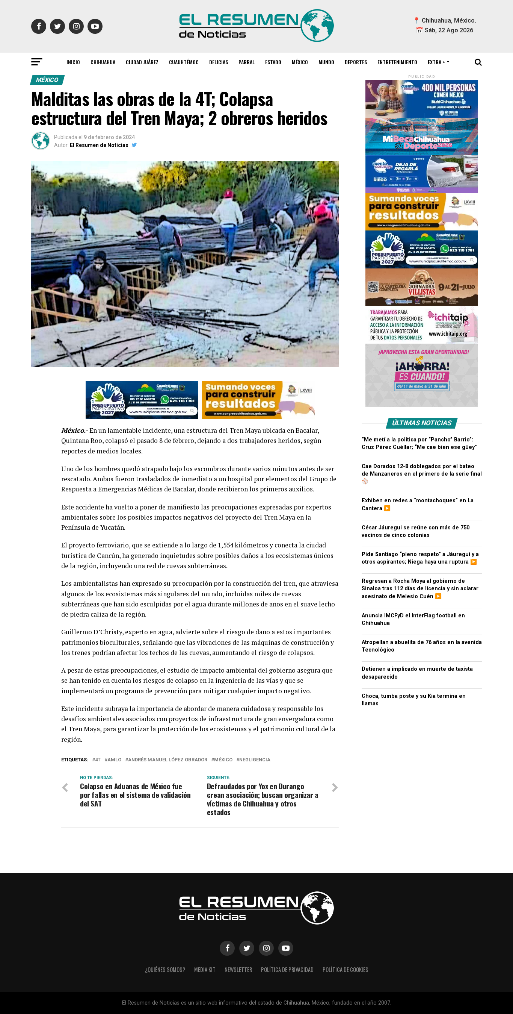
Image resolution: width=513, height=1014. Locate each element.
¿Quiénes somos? (165, 969)
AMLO (114, 760)
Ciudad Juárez (142, 62)
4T (98, 760)
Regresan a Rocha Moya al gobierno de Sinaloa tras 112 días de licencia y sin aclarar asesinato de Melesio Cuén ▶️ (420, 588)
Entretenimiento (397, 62)
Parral (246, 62)
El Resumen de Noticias (99, 145)
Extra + (436, 62)
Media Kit (205, 969)
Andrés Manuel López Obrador (167, 760)
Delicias (218, 62)
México (300, 62)
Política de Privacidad (287, 969)
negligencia (254, 760)
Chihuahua (103, 62)
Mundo (326, 62)
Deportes (356, 62)
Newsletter (238, 969)
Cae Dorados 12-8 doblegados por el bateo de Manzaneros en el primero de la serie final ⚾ (422, 474)
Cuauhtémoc (184, 62)
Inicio (73, 62)
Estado (273, 62)
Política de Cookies (345, 969)
